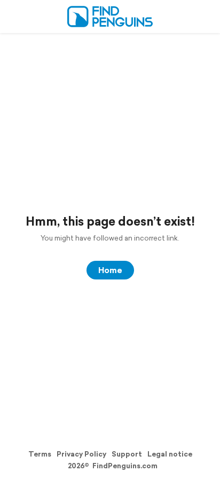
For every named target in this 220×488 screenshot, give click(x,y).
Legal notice (169, 454)
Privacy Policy (81, 454)
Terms (39, 454)
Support (127, 454)
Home (110, 270)
